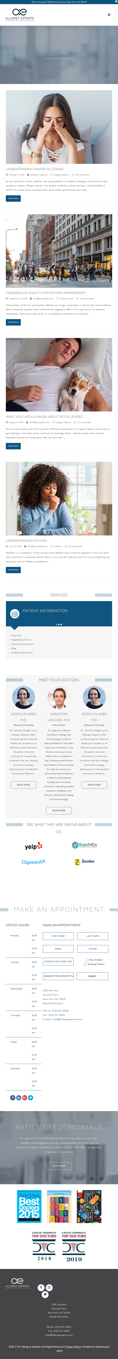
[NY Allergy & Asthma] (19, 15)
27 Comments (84, 422)
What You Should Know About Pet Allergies (44, 417)
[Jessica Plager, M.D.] (23, 697)
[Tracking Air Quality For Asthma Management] (59, 251)
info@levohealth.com (43, 298)
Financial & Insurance (22, 644)
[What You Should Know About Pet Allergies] (59, 375)
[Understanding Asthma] (59, 498)
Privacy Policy (73, 1342)
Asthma (65, 175)
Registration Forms (21, 640)
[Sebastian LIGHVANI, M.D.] (59, 697)
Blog (13, 648)
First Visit (16, 635)
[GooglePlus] (24, 1097)
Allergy (57, 175)
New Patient (96, 960)
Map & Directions (53, 1003)
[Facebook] (12, 1097)
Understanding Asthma (26, 541)
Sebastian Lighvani (39, 175)
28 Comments (87, 298)
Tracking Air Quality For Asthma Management (46, 293)
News (70, 298)
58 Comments (82, 175)
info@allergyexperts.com (67, 1019)
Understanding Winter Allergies (35, 169)
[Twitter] (30, 1097)
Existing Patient (96, 964)
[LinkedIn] (18, 1097)
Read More (13, 198)
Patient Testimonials (22, 652)
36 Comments (75, 546)
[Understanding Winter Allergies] (59, 127)
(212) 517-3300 (60, 1011)
